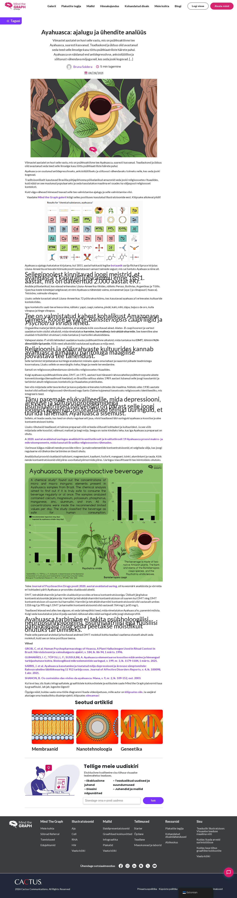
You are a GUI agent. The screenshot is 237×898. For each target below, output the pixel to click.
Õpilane (138, 833)
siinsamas (92, 695)
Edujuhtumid (47, 844)
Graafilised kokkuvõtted (117, 833)
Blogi (178, 6)
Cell (74, 833)
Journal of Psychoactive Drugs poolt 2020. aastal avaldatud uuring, (75, 586)
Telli (153, 800)
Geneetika (131, 749)
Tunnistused (47, 839)
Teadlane (139, 839)
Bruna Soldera (82, 67)
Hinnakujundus (109, 6)
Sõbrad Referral (49, 833)
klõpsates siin (133, 692)
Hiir (74, 844)
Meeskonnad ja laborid (148, 844)
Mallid (91, 6)
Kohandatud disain (137, 6)
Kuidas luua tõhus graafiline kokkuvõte (209, 849)
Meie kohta (162, 6)
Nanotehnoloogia (94, 749)
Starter (138, 828)
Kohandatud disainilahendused (175, 835)
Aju (74, 828)
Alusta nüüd (222, 6)
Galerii (51, 6)
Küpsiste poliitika (168, 888)
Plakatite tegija (71, 6)
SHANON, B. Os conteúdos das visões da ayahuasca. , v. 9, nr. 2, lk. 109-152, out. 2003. (83, 678)
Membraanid (45, 749)
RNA (75, 839)
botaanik (116, 265)
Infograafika (110, 839)
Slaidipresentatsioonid (116, 828)
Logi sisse (198, 6)
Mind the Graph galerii (52, 197)
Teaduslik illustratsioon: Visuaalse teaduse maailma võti (211, 831)
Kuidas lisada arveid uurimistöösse (208, 841)
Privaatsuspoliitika (147, 888)
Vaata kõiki (78, 850)
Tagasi (15, 21)
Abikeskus (171, 842)
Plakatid (108, 844)
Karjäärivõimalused (212, 888)
